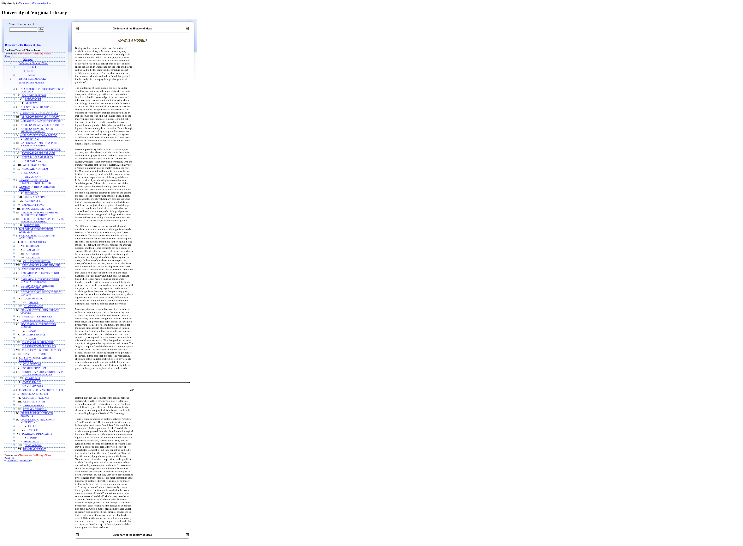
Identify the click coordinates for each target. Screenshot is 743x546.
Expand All (25, 460)
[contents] (31, 75)
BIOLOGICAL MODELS (33, 242)
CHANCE (33, 302)
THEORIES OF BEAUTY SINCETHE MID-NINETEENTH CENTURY (42, 220)
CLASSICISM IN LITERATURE (38, 342)
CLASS (32, 338)
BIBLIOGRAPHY (33, 177)
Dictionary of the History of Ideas (23, 45)
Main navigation (42, 3)
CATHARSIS (32, 254)
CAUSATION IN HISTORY (37, 261)
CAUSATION (33, 257)
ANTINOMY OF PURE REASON (38, 153)
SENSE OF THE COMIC (35, 354)
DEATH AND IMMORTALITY (37, 434)
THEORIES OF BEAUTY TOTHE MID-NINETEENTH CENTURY (40, 214)
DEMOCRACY (31, 441)
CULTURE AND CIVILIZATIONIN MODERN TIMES (38, 421)
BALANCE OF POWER (33, 205)
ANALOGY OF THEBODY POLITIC (38, 135)
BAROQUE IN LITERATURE (36, 209)
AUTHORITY (31, 193)
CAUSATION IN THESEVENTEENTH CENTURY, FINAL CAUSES (40, 280)
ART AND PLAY (33, 161)
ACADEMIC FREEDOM (34, 95)
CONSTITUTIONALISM (33, 368)
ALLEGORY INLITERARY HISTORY (40, 117)
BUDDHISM (32, 246)
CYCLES (32, 426)
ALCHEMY (31, 103)
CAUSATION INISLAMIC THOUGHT (41, 265)
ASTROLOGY (31, 173)
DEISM (33, 438)
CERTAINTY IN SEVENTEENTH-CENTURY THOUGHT (38, 287)
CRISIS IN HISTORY (33, 405)
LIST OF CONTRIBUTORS (32, 79)
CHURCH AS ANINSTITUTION (38, 320)
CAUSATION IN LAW (33, 269)
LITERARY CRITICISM (35, 409)
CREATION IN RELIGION (35, 398)
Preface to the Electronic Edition (33, 63)
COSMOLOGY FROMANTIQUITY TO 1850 (41, 390)
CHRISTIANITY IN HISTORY (37, 317)
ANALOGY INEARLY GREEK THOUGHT (42, 125)
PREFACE (28, 71)
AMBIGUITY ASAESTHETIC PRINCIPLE (42, 121)
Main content (26, 3)
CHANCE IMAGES (33, 306)
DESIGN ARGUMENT (34, 449)
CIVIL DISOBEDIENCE (33, 335)
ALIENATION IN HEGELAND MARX (39, 113)
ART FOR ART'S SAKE (34, 165)
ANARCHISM (31, 139)
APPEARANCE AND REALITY (37, 157)
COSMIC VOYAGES (32, 386)
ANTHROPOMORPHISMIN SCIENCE (41, 149)
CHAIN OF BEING (33, 299)
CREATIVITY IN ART (34, 402)
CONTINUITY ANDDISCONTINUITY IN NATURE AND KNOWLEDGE (42, 373)
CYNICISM (32, 430)
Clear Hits (10, 56)
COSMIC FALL (32, 378)
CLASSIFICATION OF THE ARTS (39, 346)
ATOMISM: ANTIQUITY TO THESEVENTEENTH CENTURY (35, 181)
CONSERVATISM (32, 364)
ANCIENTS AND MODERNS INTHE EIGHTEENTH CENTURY (39, 144)
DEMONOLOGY (33, 445)
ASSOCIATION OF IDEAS (35, 169)
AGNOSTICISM (33, 99)
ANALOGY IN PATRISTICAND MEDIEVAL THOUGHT (37, 130)
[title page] (28, 59)
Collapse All (12, 460)
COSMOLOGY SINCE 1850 (34, 394)
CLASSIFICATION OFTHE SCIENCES (41, 350)
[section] (32, 67)
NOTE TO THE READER (31, 83)
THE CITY (31, 331)
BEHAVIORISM (32, 225)
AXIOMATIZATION (34, 197)
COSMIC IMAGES (31, 382)
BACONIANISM (33, 201)
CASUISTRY (33, 250)
